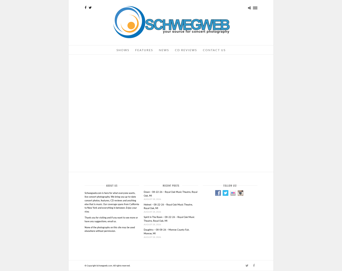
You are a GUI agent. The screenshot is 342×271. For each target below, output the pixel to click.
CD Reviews (186, 50)
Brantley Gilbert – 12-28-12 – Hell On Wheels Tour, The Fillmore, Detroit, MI (229, 64)
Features (144, 50)
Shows (122, 50)
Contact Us (214, 50)
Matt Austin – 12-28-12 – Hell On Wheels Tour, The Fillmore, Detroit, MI (112, 117)
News (164, 50)
